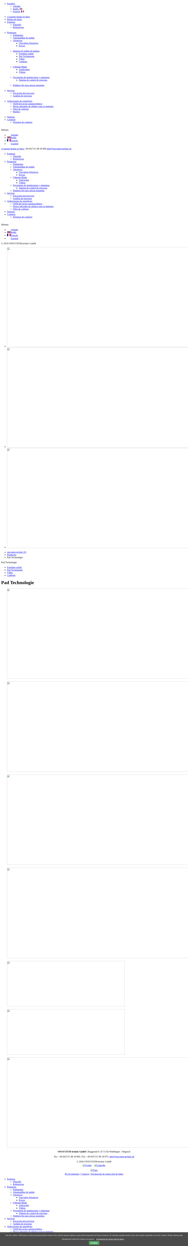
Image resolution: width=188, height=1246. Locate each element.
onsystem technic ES (16, 552)
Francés (17, 11)
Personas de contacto (22, 122)
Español (11, 3)
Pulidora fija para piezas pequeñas (28, 85)
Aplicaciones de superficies (19, 101)
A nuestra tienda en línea (18, 17)
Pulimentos (18, 35)
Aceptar (94, 1243)
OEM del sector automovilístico (27, 104)
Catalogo (23, 61)
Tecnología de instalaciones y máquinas (31, 77)
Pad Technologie (26, 56)
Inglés (16, 9)
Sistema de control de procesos (33, 80)
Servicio (11, 90)
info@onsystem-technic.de (59, 148)
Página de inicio (14, 19)
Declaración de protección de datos (107, 1174)
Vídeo (22, 59)
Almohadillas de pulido (24, 38)
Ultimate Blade (20, 67)
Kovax (22, 46)
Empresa (11, 22)
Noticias (11, 117)
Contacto (11, 119)
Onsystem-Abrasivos (28, 43)
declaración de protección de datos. (110, 1239)
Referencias (18, 27)
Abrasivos (17, 40)
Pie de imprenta (72, 1174)
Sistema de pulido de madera (26, 51)
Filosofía (17, 24)
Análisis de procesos (22, 96)
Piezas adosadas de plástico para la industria (33, 106)
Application (24, 69)
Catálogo (11, 575)
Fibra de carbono (21, 109)
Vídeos (22, 72)
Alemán (17, 6)
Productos (11, 32)
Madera (16, 111)
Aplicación (24, 180)
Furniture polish (26, 53)
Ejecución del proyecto (23, 93)
